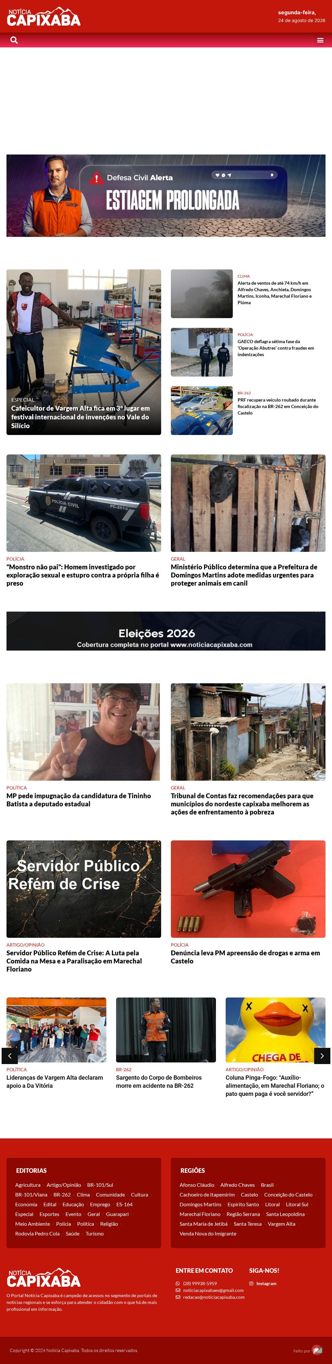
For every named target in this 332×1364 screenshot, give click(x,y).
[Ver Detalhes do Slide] (166, 196)
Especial (24, 1214)
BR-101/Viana (31, 1194)
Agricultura (28, 1185)
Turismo (95, 1233)
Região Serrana (243, 1214)
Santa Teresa (248, 1224)
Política (85, 1224)
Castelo (249, 1194)
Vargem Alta (281, 1224)
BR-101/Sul (100, 1185)
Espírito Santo (243, 1204)
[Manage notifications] (317, 1350)
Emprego (100, 1204)
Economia (26, 1204)
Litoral (272, 1204)
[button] (320, 40)
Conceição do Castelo (288, 1194)
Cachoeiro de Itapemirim (207, 1194)
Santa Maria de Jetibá (204, 1224)
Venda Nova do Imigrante (208, 1233)
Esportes (49, 1214)
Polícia (63, 1224)
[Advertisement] (166, 96)
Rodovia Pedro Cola (37, 1233)
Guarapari (117, 1214)
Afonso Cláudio (197, 1185)
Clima (83, 1194)
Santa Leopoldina (285, 1214)
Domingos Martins (200, 1204)
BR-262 (62, 1194)
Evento (73, 1214)
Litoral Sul (297, 1204)
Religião (109, 1224)
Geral (94, 1214)
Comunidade (110, 1194)
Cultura (139, 1194)
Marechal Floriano (200, 1214)
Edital (49, 1204)
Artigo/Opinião (64, 1185)
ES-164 (124, 1204)
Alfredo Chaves (237, 1185)
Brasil (267, 1185)
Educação (73, 1204)
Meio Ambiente (32, 1224)
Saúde (72, 1233)
